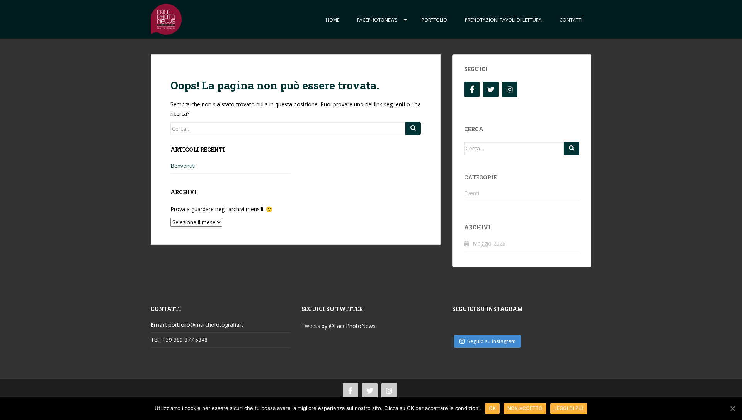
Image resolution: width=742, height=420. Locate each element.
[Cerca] (413, 128)
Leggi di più (569, 408)
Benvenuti (183, 165)
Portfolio (434, 20)
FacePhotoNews (377, 20)
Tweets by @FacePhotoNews (338, 326)
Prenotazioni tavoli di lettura (503, 20)
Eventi (471, 193)
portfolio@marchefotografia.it (205, 324)
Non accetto (525, 408)
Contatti (571, 20)
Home (332, 20)
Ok (492, 408)
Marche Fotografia (166, 19)
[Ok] (732, 408)
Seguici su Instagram (491, 341)
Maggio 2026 (489, 243)
